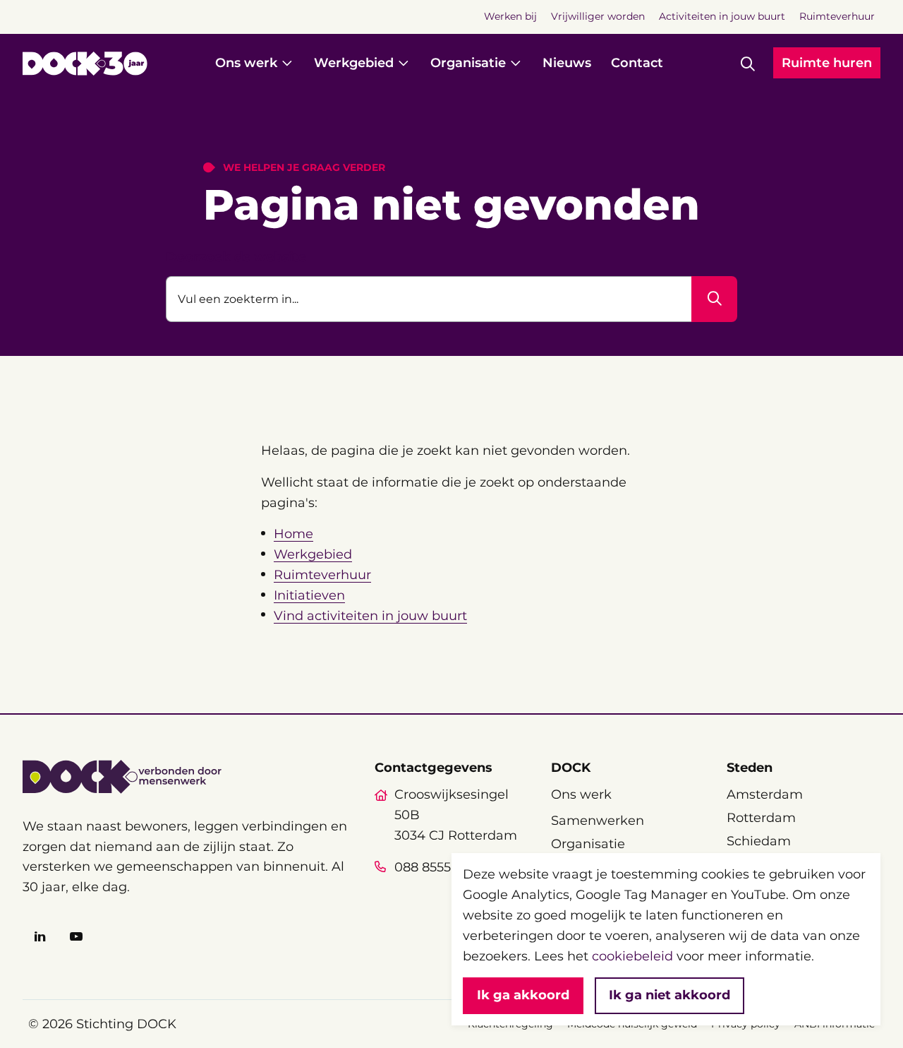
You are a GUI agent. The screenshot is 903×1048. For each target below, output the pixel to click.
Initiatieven (309, 595)
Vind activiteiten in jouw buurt (370, 616)
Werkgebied (313, 554)
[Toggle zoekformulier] (748, 64)
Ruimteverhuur (322, 575)
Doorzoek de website (236, 257)
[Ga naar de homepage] (85, 63)
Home (293, 534)
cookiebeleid (632, 956)
